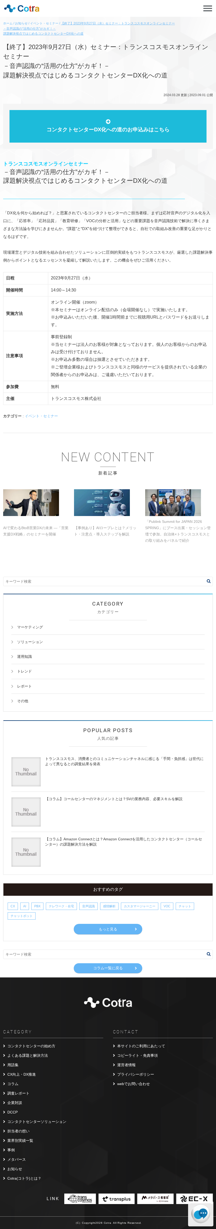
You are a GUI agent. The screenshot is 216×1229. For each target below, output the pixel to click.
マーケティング (30, 627)
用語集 (12, 1065)
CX (13, 906)
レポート (24, 686)
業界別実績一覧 (20, 1140)
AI (24, 906)
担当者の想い (18, 1131)
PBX (37, 906)
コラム (12, 1084)
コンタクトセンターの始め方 (31, 1046)
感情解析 (109, 906)
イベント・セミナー (41, 416)
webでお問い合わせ (133, 1084)
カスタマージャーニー (139, 906)
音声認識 (88, 906)
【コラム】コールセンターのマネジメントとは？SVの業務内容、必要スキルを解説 (114, 799)
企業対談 (14, 1103)
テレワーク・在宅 (61, 906)
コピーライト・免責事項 (137, 1055)
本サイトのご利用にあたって (141, 1046)
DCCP (12, 1112)
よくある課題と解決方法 (27, 1055)
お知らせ (14, 1169)
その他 (22, 701)
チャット (185, 906)
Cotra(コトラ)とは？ (24, 1178)
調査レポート (18, 1093)
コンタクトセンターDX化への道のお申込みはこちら (108, 129)
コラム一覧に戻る (108, 968)
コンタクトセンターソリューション (36, 1121)
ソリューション (30, 642)
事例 (11, 1150)
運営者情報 (126, 1065)
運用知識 (24, 656)
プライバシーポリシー (135, 1074)
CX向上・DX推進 (21, 1074)
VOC (167, 906)
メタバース (16, 1159)
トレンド (24, 671)
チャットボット (22, 916)
